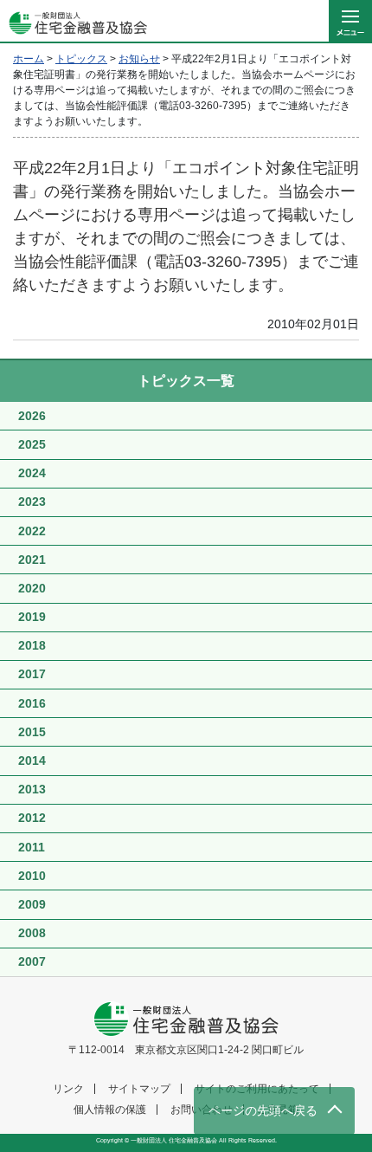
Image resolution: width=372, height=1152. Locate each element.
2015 (32, 732)
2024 (32, 473)
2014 (32, 760)
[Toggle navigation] (350, 21)
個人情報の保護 (110, 1109)
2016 (32, 703)
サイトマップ (139, 1089)
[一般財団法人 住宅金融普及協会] (73, 22)
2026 (32, 416)
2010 (32, 876)
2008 (32, 933)
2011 (31, 847)
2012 (32, 818)
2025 (32, 444)
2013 (32, 789)
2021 (32, 559)
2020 (32, 588)
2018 (32, 645)
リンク (68, 1089)
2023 (32, 501)
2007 (32, 961)
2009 (32, 904)
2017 (32, 674)
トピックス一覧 (186, 380)
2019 (32, 617)
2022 (32, 531)
